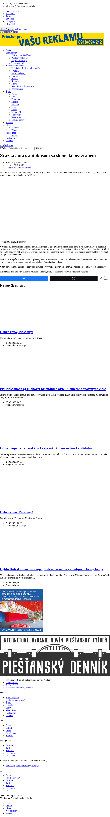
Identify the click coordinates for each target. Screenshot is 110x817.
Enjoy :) (35, 765)
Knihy (14, 84)
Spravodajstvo (12, 53)
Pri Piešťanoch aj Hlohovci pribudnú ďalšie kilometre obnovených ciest (53, 389)
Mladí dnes (11, 133)
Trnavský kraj (17, 63)
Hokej (14, 96)
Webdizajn (10, 765)
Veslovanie (16, 114)
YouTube (10, 750)
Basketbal (15, 99)
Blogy (8, 125)
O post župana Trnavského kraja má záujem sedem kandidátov (46, 448)
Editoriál (15, 127)
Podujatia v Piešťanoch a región (25, 68)
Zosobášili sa (17, 89)
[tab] (9, 775)
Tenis (13, 107)
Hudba (14, 76)
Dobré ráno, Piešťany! (21, 55)
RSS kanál (10, 755)
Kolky (14, 109)
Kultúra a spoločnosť (15, 65)
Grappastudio (22, 765)
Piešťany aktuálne (19, 58)
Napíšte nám (11, 733)
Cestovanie (11, 138)
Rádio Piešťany (18, 73)
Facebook (10, 745)
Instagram (10, 753)
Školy (14, 135)
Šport (8, 91)
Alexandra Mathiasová (22, 167)
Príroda (14, 78)
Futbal (14, 94)
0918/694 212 (12, 682)
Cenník (9, 728)
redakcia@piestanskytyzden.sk (20, 687)
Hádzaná (15, 102)
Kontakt (9, 735)
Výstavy (15, 71)
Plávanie (15, 104)
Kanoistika (16, 117)
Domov (9, 50)
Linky (8, 730)
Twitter (9, 748)
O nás (8, 725)
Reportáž (15, 81)
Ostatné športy (17, 120)
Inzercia (9, 140)
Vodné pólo (16, 112)
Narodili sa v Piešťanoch (22, 86)
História (9, 122)
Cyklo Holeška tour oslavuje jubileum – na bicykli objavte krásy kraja (51, 569)
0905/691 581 (12, 685)
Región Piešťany (19, 60)
